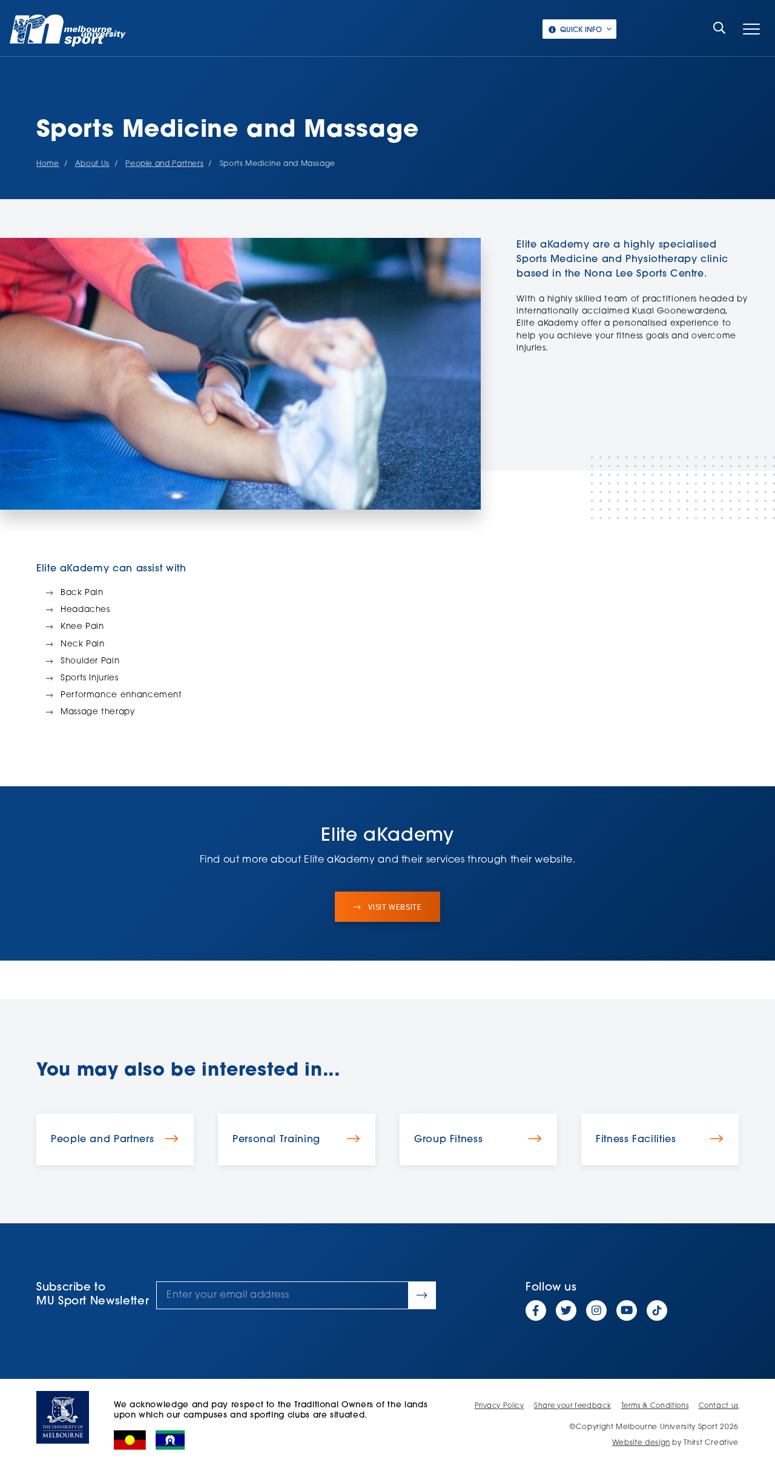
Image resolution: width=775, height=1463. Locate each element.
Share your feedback (572, 1406)
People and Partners (164, 164)
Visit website (394, 907)
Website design (641, 1443)
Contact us (719, 1406)
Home (47, 164)
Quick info (581, 30)
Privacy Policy (499, 1406)
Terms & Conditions (655, 1406)
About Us (92, 164)
